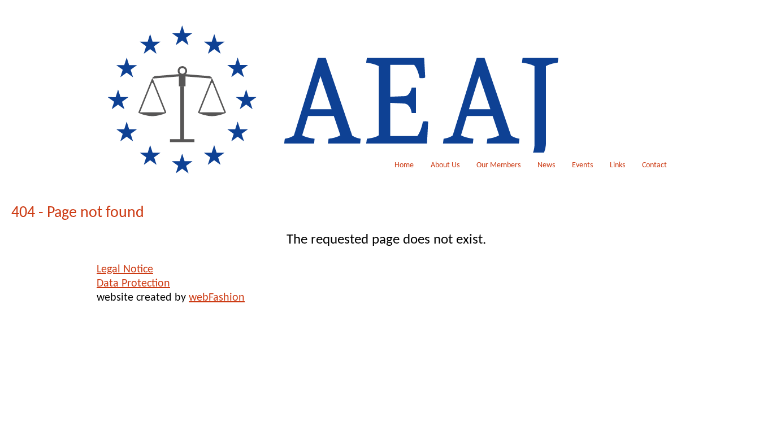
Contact (654, 165)
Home (404, 165)
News (546, 165)
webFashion (217, 297)
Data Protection (133, 283)
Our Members (498, 165)
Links (617, 165)
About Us (445, 165)
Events (582, 165)
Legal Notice (125, 269)
